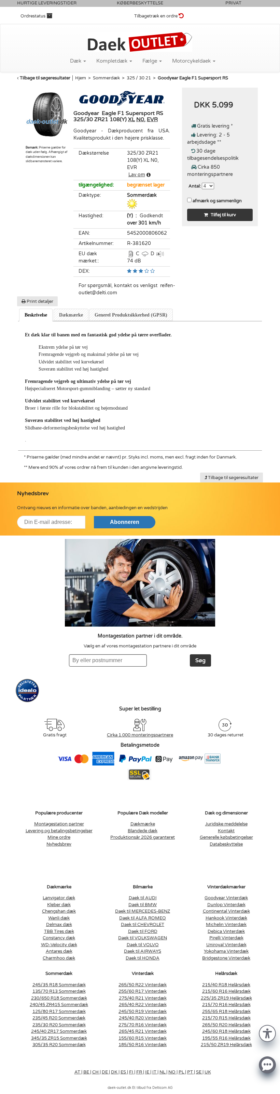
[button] (267, 1032)
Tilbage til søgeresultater (45, 78)
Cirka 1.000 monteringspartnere (140, 735)
